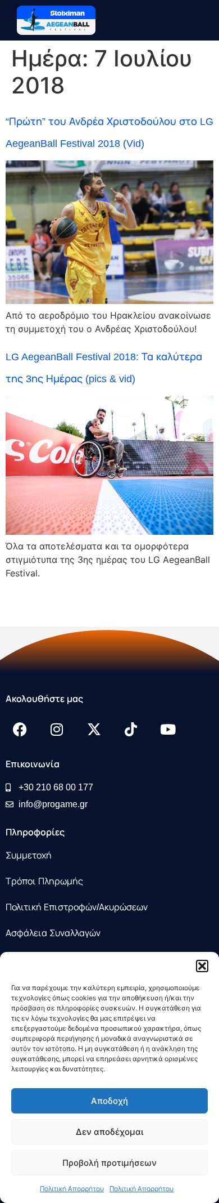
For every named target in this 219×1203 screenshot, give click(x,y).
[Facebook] (20, 729)
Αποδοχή (109, 1100)
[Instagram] (57, 729)
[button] (202, 966)
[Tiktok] (131, 729)
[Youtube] (168, 729)
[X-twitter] (94, 729)
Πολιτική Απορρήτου (72, 1189)
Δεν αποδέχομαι (109, 1131)
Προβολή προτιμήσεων (109, 1162)
